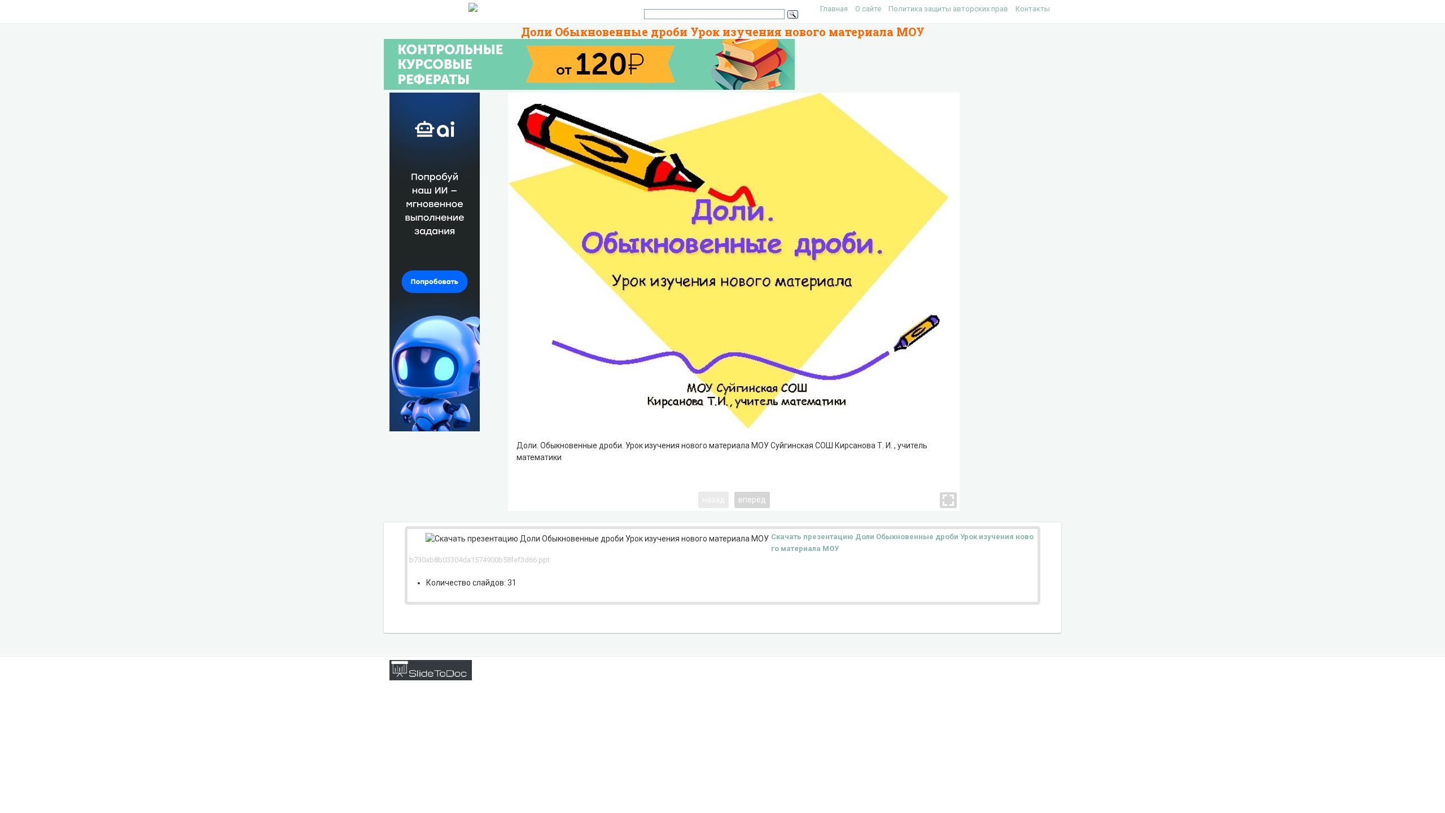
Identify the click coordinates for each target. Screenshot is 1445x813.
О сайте (868, 9)
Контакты (1032, 9)
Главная (834, 9)
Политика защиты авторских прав (948, 9)
